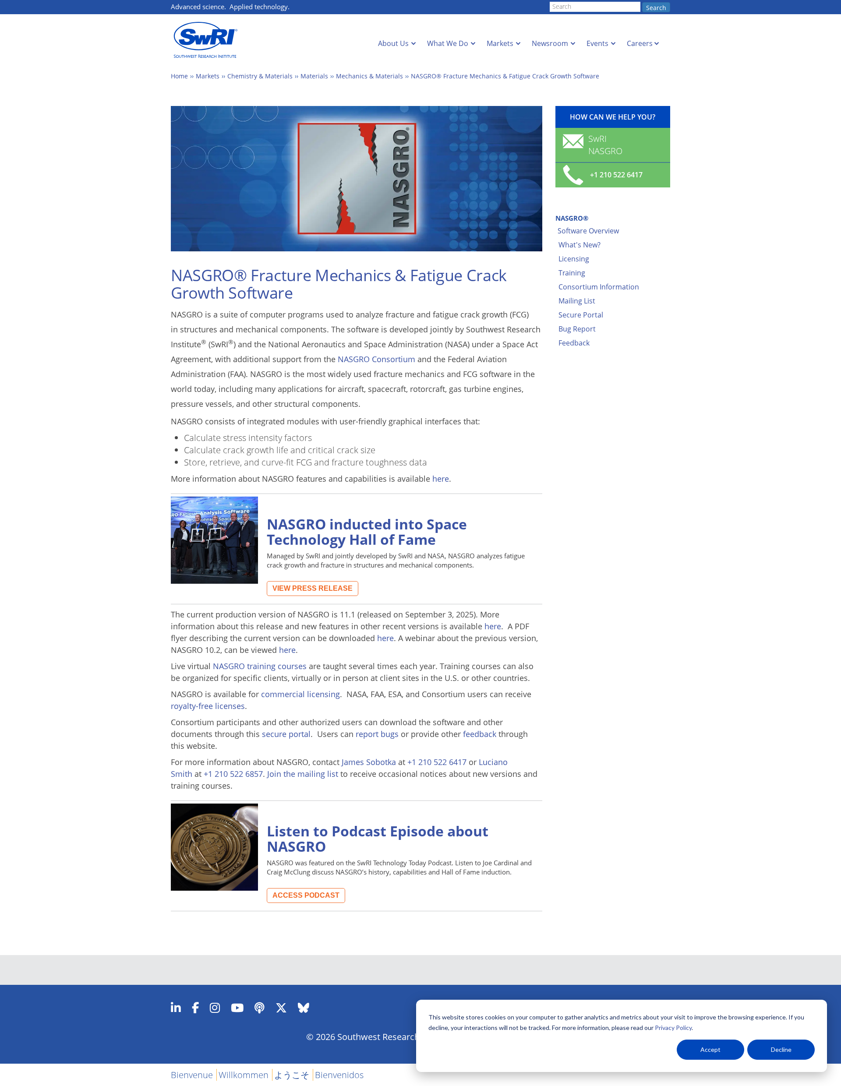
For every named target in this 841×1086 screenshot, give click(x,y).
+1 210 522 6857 (233, 774)
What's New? (579, 245)
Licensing (573, 259)
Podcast (259, 1007)
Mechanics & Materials (369, 76)
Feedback (574, 343)
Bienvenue (192, 1075)
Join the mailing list (302, 774)
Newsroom (550, 43)
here (440, 478)
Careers (640, 43)
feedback (479, 734)
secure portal (286, 734)
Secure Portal (580, 315)
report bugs (377, 734)
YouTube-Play (237, 1007)
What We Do (447, 43)
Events (597, 43)
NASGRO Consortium (376, 359)
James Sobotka (369, 762)
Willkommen (244, 1075)
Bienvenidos (339, 1075)
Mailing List (576, 301)
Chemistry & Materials (260, 76)
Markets (500, 43)
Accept (710, 1049)
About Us (393, 43)
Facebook (195, 1007)
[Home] (208, 40)
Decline (781, 1049)
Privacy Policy (673, 1027)
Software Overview (588, 231)
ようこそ (291, 1075)
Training (571, 273)
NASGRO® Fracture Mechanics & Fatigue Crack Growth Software (505, 76)
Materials (314, 76)
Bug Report (577, 329)
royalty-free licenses (208, 706)
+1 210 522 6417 (436, 762)
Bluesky (303, 1007)
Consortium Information (598, 287)
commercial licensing (300, 694)
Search (656, 8)
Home (179, 76)
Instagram (215, 1007)
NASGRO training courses (260, 666)
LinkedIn (176, 1007)
